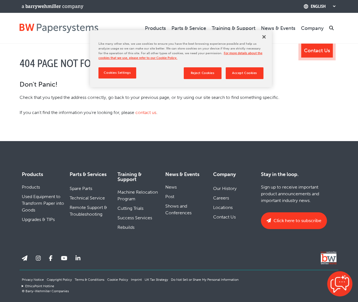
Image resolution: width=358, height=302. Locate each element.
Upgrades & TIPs (38, 219)
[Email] (24, 258)
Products (155, 28)
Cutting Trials (130, 208)
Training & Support (233, 28)
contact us (145, 112)
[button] (339, 283)
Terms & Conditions (89, 280)
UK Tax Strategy (156, 280)
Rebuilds (126, 227)
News (171, 187)
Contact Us (317, 50)
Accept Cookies (244, 73)
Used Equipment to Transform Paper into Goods (43, 203)
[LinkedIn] (78, 258)
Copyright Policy (59, 280)
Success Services (134, 217)
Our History (225, 188)
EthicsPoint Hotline (39, 286)
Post (169, 196)
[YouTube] (64, 258)
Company (312, 28)
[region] (181, 58)
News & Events (278, 28)
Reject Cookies (203, 73)
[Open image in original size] (59, 28)
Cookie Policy (117, 280)
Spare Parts (81, 188)
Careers (221, 198)
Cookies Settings (117, 73)
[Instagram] (38, 258)
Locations (223, 207)
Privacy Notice (33, 280)
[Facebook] (51, 258)
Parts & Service (188, 28)
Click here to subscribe (296, 220)
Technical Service (87, 198)
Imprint (136, 280)
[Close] (264, 37)
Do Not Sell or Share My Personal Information (205, 280)
